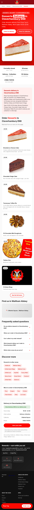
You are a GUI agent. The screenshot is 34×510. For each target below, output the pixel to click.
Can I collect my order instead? (13, 338)
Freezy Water (24, 372)
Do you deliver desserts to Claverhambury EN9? (16, 327)
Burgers (12, 391)
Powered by (4, 475)
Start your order (17, 425)
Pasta (16, 394)
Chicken (25, 391)
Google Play (13, 453)
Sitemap (20, 497)
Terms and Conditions (23, 495)
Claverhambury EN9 (17, 6)
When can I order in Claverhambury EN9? (16, 333)
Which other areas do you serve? (13, 350)
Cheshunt (26, 376)
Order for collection (24, 31)
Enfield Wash (8, 379)
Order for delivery (9, 31)
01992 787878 (9, 80)
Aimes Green (8, 376)
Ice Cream (23, 394)
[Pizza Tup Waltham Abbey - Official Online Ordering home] (17, 2)
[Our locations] (2, 2)
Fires (18, 391)
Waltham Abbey (17, 365)
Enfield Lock (8, 372)
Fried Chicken (8, 394)
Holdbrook (7, 365)
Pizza (6, 391)
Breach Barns (17, 376)
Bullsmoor (16, 379)
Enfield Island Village (10, 369)
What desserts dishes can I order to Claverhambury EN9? (14, 344)
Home (3, 6)
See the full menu (17, 295)
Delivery (8, 6)
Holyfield (16, 372)
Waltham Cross (21, 369)
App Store (5, 453)
